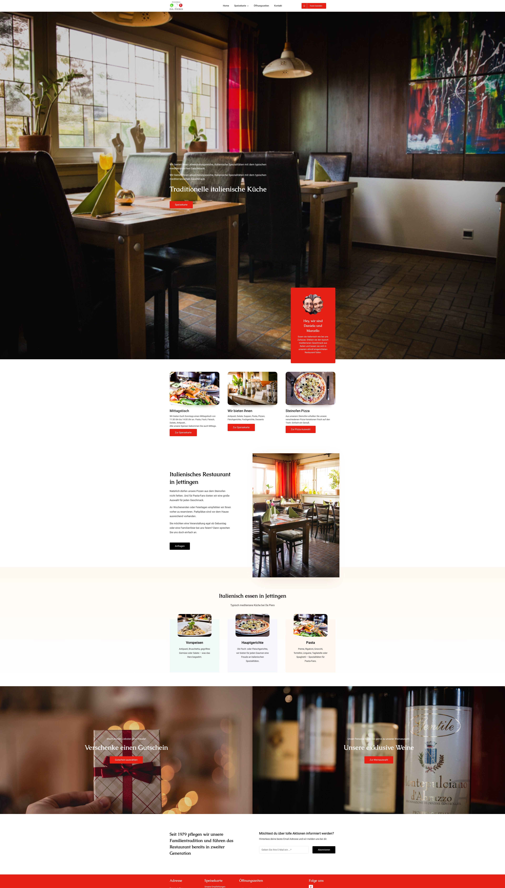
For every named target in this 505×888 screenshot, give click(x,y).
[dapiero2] (176, 2)
